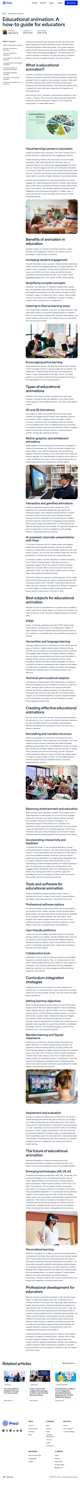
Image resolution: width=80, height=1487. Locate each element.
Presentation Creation (16, 14)
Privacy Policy (73, 1477)
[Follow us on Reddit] (21, 1430)
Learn (65, 1425)
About (48, 1425)
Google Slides (59, 1464)
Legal (48, 1443)
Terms (64, 1477)
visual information (61, 165)
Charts (30, 1461)
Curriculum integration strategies (10, 73)
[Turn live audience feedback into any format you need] (14, 1386)
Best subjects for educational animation (12, 59)
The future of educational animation (11, 78)
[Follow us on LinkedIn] (17, 1430)
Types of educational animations (9, 54)
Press (48, 1431)
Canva (57, 1455)
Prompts (31, 1431)
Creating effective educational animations (12, 63)
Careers (48, 1428)
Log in (51, 3)
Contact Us (50, 1446)
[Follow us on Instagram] (10, 1430)
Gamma (57, 1458)
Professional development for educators (12, 83)
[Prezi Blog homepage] (7, 3)
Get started (71, 3)
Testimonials (32, 1428)
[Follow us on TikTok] (14, 1430)
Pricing (34, 3)
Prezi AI (43, 3)
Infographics (32, 1458)
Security (49, 1439)
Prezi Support (68, 1428)
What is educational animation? (13, 45)
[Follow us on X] (7, 1430)
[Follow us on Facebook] (3, 1430)
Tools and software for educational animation (10, 68)
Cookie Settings (69, 1431)
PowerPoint (59, 1461)
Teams (59, 3)
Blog (30, 1435)
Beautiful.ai (59, 1467)
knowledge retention (33, 277)
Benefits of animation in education (10, 49)
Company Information (50, 1435)
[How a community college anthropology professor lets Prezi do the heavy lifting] (40, 1386)
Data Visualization (34, 1455)
